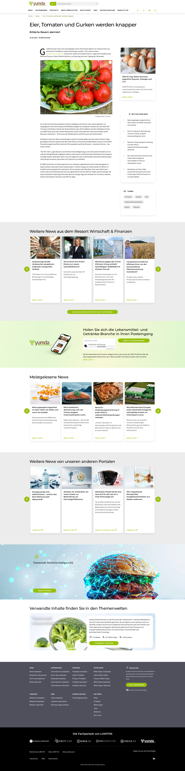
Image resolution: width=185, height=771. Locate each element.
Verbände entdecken (58, 678)
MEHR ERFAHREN (44, 591)
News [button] (30, 10)
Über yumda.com (69, 752)
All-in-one (97, 715)
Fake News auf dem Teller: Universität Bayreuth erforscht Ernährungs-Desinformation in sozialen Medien (139, 173)
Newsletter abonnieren (133, 340)
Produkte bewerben (79, 682)
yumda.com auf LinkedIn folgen (138, 690)
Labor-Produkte (78, 675)
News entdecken (36, 671)
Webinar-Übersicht (36, 705)
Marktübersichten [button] (69, 10)
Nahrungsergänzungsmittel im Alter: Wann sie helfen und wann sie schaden (139, 122)
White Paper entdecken (102, 671)
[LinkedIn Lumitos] (153, 758)
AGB (43, 758)
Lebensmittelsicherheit (55, 54)
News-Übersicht (35, 682)
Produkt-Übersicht (79, 685)
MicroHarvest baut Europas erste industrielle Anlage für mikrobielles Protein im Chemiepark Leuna (139, 159)
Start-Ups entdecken (58, 675)
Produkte (97, 701)
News (96, 698)
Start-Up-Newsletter (37, 678)
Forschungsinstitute (79, 698)
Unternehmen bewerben (60, 682)
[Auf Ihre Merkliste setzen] (137, 10)
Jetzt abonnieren (136, 685)
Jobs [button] (95, 10)
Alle (52, 4)
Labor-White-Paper (101, 675)
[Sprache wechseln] (149, 10)
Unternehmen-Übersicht (60, 685)
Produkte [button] (54, 10)
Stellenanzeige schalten (60, 705)
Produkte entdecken (79, 671)
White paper (98, 705)
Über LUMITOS (53, 752)
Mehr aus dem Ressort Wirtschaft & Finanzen (92, 312)
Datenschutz (53, 758)
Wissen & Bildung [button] (107, 10)
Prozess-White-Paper (102, 678)
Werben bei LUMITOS (37, 752)
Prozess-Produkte (79, 678)
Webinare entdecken (37, 698)
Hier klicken (101, 347)
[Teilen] (143, 10)
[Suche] (96, 4)
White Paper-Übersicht (102, 685)
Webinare (97, 712)
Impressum (34, 758)
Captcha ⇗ (110, 349)
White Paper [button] (85, 10)
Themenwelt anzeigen (103, 643)
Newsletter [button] (123, 10)
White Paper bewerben (102, 682)
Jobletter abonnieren (59, 701)
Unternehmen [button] (41, 10)
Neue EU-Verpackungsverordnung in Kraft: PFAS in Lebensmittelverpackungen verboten (140, 146)
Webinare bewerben (37, 701)
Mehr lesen (88, 360)
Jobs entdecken (57, 698)
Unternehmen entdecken (60, 671)
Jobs (95, 708)
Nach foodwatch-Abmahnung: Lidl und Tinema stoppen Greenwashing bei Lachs (138, 133)
